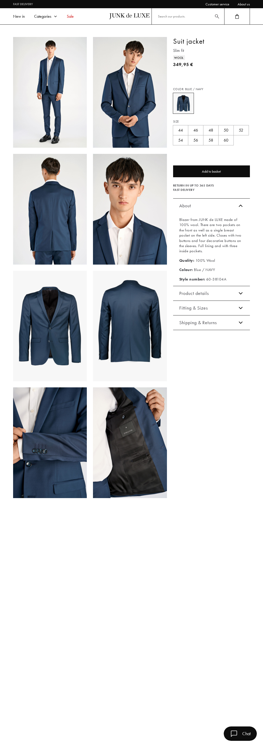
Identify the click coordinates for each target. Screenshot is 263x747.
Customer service (217, 4)
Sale (70, 16)
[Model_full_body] (50, 92)
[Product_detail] (50, 442)
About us (244, 4)
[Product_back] (130, 326)
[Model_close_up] (130, 209)
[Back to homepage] (129, 16)
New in (19, 16)
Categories (42, 16)
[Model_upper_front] (130, 92)
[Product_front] (50, 326)
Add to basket (211, 171)
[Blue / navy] (183, 103)
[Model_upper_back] (50, 209)
